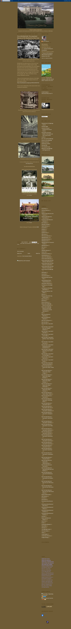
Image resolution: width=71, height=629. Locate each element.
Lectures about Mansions (46, 258)
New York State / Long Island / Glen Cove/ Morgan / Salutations (47, 328)
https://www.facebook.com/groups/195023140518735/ (28, 82)
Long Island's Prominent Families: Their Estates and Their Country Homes (47, 134)
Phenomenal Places (45, 93)
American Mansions (45, 210)
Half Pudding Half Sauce (29, 163)
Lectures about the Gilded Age (47, 269)
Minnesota (44, 300)
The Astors (44, 527)
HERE (38, 227)
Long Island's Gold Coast (46, 283)
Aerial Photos (44, 208)
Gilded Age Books (45, 237)
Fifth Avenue (44, 234)
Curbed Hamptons (45, 92)
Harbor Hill (44, 252)
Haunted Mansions (45, 255)
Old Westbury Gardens (46, 143)
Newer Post (19, 253)
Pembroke (44, 497)
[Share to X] (34, 242)
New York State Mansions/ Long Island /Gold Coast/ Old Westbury (47, 469)
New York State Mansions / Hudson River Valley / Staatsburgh (47, 385)
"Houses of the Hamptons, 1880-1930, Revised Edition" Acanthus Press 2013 (48, 79)
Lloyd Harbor (44, 272)
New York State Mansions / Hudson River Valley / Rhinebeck (47, 376)
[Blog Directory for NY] (44, 599)
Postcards (43, 516)
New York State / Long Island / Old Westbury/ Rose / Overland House (47, 346)
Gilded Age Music (45, 245)
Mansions (43, 294)
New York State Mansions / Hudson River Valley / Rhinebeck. (47, 381)
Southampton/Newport (46, 524)
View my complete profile (47, 58)
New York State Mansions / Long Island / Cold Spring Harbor (47, 400)
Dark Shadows (44, 222)
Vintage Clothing (45, 537)
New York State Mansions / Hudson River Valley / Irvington (47, 372)
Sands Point (44, 521)
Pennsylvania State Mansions (47, 501)
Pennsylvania (44, 499)
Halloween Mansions (46, 250)
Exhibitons (44, 229)
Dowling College (45, 126)
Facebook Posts (45, 232)
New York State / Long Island (47, 323)
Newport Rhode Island (46, 494)
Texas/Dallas (44, 526)
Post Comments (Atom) (27, 256)
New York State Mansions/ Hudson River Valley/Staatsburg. (47, 462)
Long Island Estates (45, 275)
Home (29, 253)
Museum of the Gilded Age (47, 140)
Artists (43, 212)
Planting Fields (44, 145)
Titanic (43, 532)
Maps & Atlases (45, 298)
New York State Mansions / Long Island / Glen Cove (28, 244)
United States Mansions (46, 535)
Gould (43, 248)
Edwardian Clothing (45, 224)
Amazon (30, 195)
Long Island (44, 274)
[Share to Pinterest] (36, 242)
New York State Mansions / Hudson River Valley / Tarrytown (47, 390)
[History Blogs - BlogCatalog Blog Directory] (48, 595)
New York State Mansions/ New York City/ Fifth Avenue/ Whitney (48, 492)
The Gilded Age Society (46, 529)
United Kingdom (45, 534)
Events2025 (44, 227)
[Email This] (32, 242)
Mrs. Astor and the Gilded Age (47, 138)
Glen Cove (43, 247)
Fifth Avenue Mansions (46, 235)
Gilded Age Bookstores (46, 239)
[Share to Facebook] (35, 242)
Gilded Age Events (45, 240)
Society (43, 522)
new (42, 312)
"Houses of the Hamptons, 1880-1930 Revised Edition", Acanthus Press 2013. (47, 55)
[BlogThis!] (33, 242)
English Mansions (45, 226)
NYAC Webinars (45, 496)
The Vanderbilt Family (46, 146)
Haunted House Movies (46, 253)
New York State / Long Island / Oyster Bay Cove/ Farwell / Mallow (47, 351)
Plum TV (51, 93)
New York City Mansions (46, 320)
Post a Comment (20, 251)
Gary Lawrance (46, 41)
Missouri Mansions (45, 302)
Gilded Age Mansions (44, 613)
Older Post (38, 253)
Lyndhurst (43, 137)
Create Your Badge (44, 617)
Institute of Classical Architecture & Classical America (47, 130)
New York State (44, 322)
